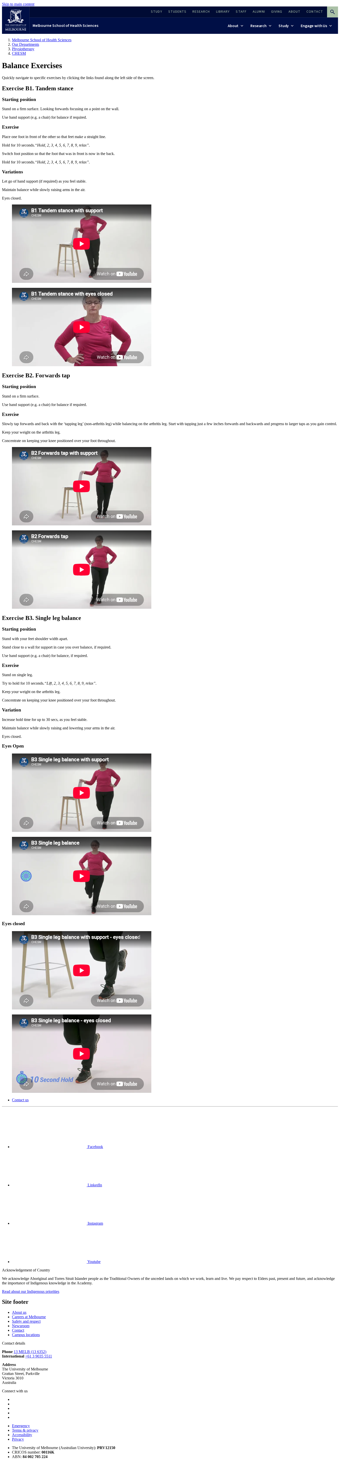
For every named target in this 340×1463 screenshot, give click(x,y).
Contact (18, 1330)
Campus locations (26, 1335)
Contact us (20, 1100)
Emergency (21, 1426)
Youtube (94, 1262)
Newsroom (20, 1326)
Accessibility (22, 1435)
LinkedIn (94, 1185)
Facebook (95, 1147)
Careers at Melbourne (29, 1317)
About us (19, 1312)
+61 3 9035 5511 (38, 1356)
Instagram (95, 1223)
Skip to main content (18, 4)
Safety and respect (26, 1321)
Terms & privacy (25, 1430)
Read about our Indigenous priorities (30, 1291)
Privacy (18, 1439)
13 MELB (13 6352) (30, 1352)
